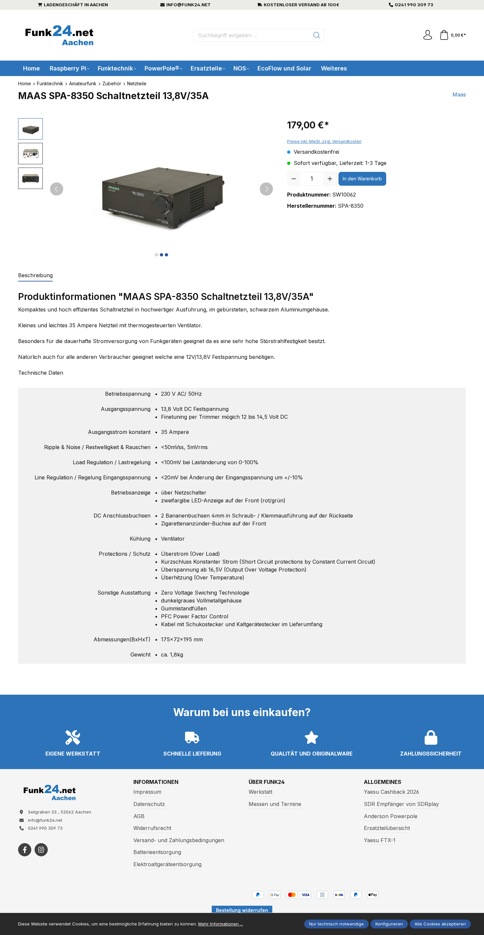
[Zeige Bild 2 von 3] (161, 254)
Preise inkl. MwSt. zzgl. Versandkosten (324, 141)
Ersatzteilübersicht (387, 828)
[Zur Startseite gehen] (59, 35)
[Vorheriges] (56, 189)
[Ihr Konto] (428, 35)
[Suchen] (316, 35)
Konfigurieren (389, 923)
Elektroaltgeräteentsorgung (167, 864)
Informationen (155, 782)
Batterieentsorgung (157, 852)
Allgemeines (382, 782)
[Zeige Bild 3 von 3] (166, 254)
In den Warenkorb (362, 178)
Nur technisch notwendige (336, 923)
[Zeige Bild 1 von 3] (156, 254)
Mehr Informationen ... (220, 923)
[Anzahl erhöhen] (329, 178)
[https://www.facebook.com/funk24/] (24, 849)
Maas (459, 94)
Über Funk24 (267, 782)
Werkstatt (260, 791)
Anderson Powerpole (390, 816)
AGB (139, 816)
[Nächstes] (266, 189)
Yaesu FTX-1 (379, 840)
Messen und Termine (275, 804)
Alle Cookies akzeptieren (440, 923)
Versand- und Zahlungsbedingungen (178, 840)
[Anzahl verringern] (293, 178)
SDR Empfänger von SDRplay (401, 804)
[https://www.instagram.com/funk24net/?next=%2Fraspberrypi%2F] (41, 849)
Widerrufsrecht (152, 828)
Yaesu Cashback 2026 (391, 791)
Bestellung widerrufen (242, 910)
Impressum (147, 791)
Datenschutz (149, 804)
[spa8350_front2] (161, 189)
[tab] (35, 275)
